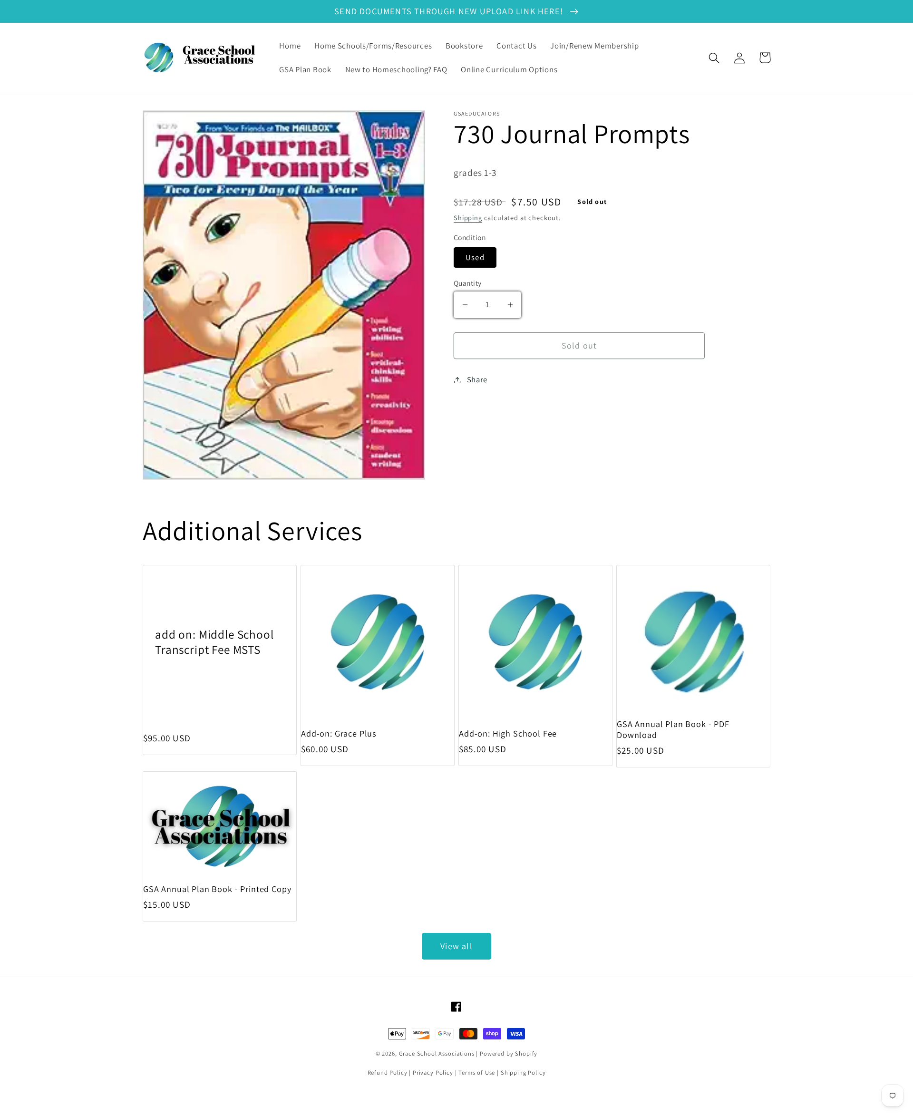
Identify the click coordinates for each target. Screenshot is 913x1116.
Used (475, 257)
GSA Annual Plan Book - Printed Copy (217, 888)
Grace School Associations (437, 1053)
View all (456, 946)
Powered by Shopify (508, 1053)
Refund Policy (388, 1072)
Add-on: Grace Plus (339, 733)
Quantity (468, 283)
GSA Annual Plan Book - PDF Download (673, 729)
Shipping (468, 217)
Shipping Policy (523, 1072)
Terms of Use (476, 1072)
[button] (714, 57)
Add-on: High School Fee (508, 733)
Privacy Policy (433, 1072)
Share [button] (477, 379)
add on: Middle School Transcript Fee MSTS (214, 642)
